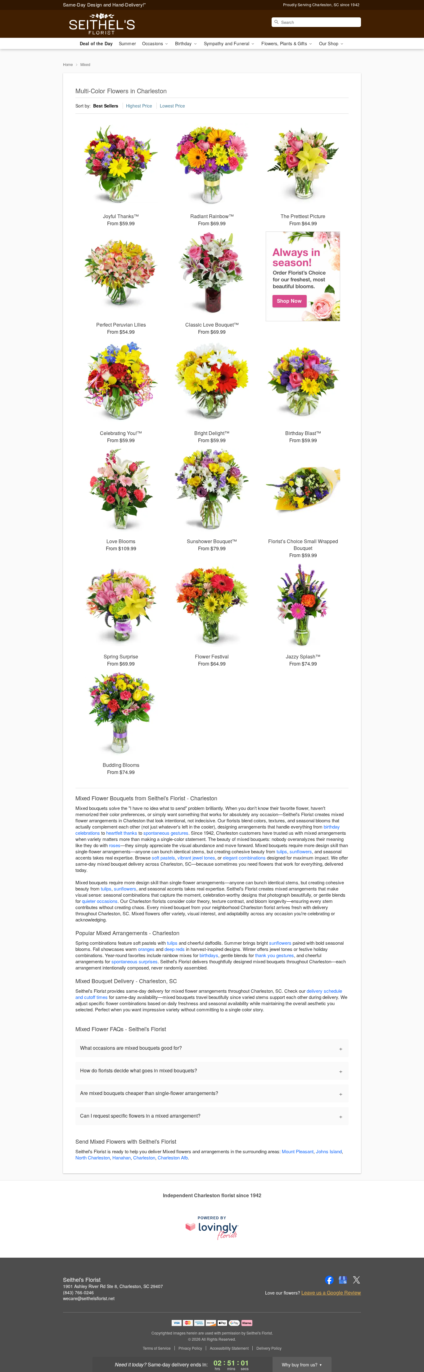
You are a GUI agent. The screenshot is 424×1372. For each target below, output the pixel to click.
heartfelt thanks (121, 832)
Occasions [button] (153, 43)
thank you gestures (274, 955)
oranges (146, 949)
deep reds (175, 949)
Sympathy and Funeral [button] (227, 43)
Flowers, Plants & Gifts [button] (284, 43)
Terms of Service (157, 1348)
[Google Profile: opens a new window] (343, 1280)
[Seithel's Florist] (107, 24)
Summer (127, 43)
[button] (408, 1345)
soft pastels (163, 857)
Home (68, 64)
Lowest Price (172, 106)
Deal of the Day (96, 43)
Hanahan (121, 1157)
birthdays (209, 955)
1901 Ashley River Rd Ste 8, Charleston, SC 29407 (113, 1286)
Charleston (144, 1157)
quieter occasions (100, 901)
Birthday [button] (184, 43)
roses (114, 845)
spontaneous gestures (165, 832)
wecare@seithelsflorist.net (89, 1298)
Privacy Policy (190, 1348)
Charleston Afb (173, 1157)
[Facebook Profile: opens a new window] (329, 1280)
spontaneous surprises (134, 961)
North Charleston (92, 1157)
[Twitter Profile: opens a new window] (356, 1280)
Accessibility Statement (229, 1348)
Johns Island (329, 1151)
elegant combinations (244, 857)
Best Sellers (105, 106)
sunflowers (301, 851)
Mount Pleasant (297, 1151)
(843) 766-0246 (78, 1292)
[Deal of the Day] (303, 276)
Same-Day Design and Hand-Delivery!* (104, 4)
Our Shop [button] (329, 43)
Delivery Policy (269, 1348)
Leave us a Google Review (331, 1292)
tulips (282, 851)
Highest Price (139, 106)
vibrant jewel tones (196, 857)
